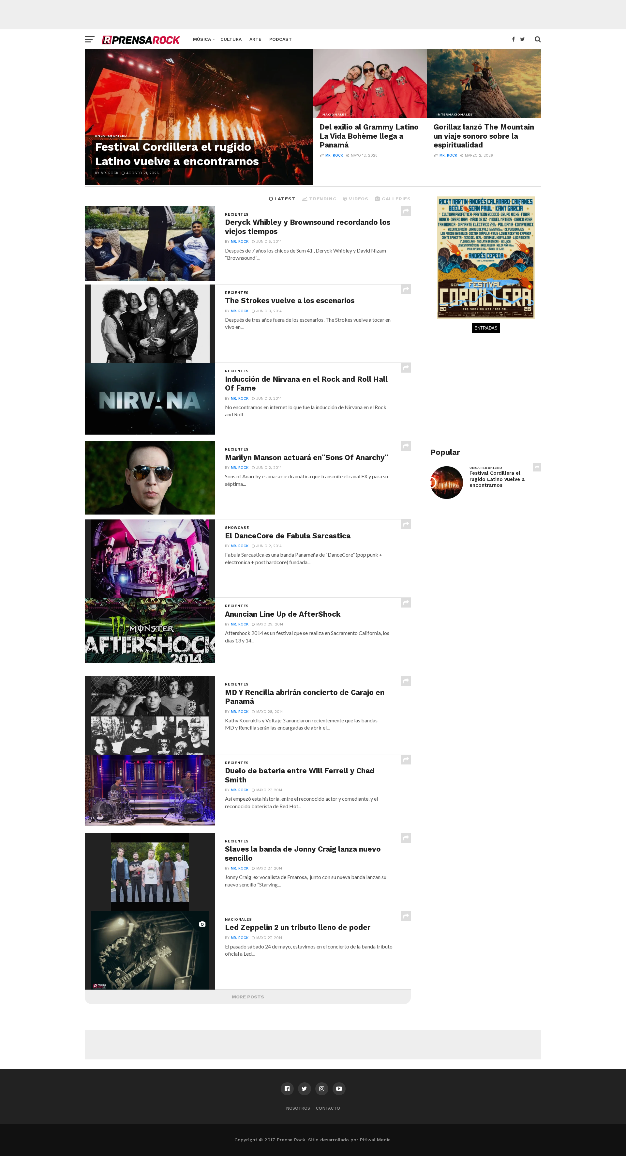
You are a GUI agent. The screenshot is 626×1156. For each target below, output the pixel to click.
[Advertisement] (313, 14)
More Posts (248, 996)
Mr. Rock (334, 155)
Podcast (280, 39)
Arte (255, 39)
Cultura (231, 39)
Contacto (328, 1108)
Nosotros (298, 1108)
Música (202, 39)
